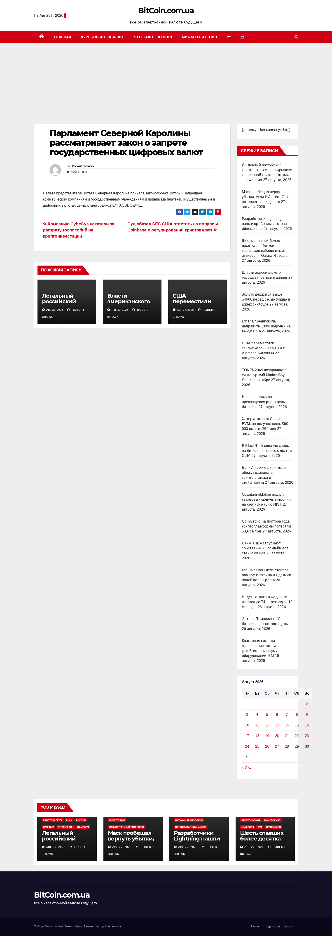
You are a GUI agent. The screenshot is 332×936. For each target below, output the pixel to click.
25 (257, 746)
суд (260, 827)
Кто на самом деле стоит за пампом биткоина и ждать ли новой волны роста (266, 575)
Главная (62, 37)
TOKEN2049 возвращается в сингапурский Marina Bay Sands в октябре (267, 375)
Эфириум (83, 827)
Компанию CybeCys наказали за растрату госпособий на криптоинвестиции (78, 230)
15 (297, 725)
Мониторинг (272, 820)
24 (247, 746)
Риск (69, 820)
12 (267, 725)
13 (277, 725)
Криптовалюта (52, 820)
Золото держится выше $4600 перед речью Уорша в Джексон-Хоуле (266, 299)
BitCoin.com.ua (166, 10)
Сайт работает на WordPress (54, 926)
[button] (296, 37)
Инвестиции (117, 820)
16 (307, 725)
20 (277, 736)
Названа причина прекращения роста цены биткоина (264, 402)
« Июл (247, 767)
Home (255, 926)
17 (247, 736)
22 (297, 736)
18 (257, 736)
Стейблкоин (65, 827)
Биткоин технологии (189, 820)
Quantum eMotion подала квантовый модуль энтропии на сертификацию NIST (266, 499)
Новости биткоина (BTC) (190, 827)
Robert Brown (83, 166)
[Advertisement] (166, 76)
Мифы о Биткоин (199, 37)
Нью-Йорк (247, 827)
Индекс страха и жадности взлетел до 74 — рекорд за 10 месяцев (267, 602)
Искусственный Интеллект (126, 827)
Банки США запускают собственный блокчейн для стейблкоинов (265, 548)
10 (247, 725)
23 (307, 736)
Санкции (48, 827)
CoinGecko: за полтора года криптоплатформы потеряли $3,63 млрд (266, 526)
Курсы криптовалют (102, 37)
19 (267, 736)
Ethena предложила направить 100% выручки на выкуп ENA (266, 326)
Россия (81, 820)
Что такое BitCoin (153, 37)
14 (287, 725)
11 (257, 725)
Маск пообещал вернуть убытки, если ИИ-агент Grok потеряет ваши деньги (266, 197)
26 (267, 746)
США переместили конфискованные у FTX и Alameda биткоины (263, 348)
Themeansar (113, 926)
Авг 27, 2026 (55, 847)
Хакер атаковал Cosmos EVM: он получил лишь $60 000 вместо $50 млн (265, 424)
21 (287, 736)
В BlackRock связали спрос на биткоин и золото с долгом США (267, 450)
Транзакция (273, 827)
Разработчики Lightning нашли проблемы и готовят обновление (265, 224)
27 (277, 746)
